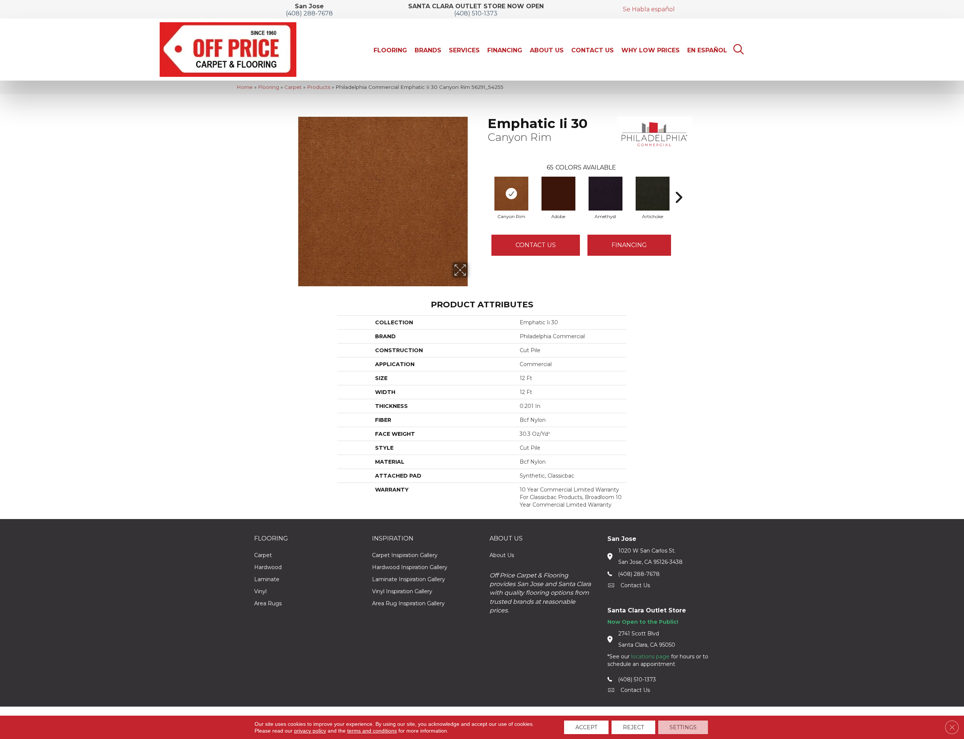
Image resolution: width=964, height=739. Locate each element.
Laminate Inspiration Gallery (408, 579)
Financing (629, 245)
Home (244, 87)
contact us (635, 585)
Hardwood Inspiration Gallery (409, 567)
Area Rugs (268, 603)
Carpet (293, 87)
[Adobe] (558, 193)
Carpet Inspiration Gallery (405, 555)
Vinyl (260, 591)
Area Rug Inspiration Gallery (408, 603)
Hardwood (268, 567)
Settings (683, 727)
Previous (484, 186)
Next (678, 186)
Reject (633, 727)
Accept (586, 727)
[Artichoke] (652, 193)
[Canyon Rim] (511, 193)
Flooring (268, 87)
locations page (650, 656)
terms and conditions (372, 731)
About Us (502, 555)
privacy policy (310, 731)
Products (318, 87)
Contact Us (536, 245)
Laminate (266, 579)
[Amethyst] (605, 193)
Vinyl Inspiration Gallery (402, 591)
